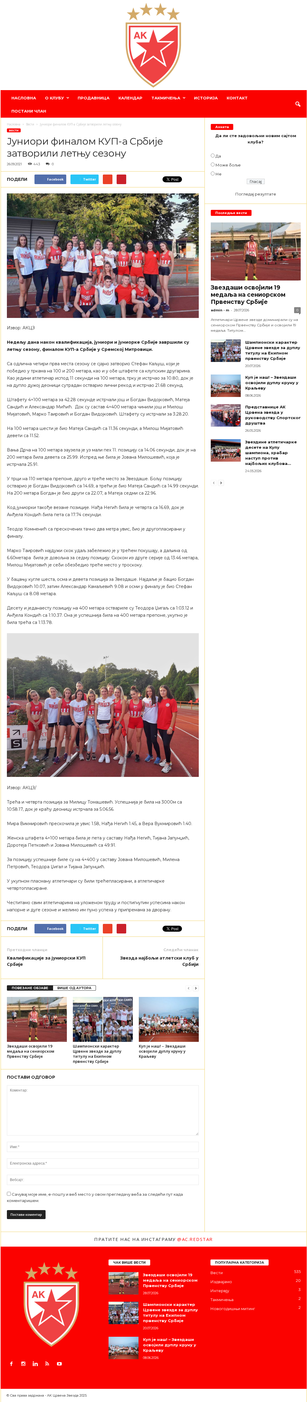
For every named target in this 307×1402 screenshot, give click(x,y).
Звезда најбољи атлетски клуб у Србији (159, 961)
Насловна (23, 98)
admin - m (220, 310)
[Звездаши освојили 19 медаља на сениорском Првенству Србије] (37, 1019)
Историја (206, 98)
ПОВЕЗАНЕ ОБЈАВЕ (30, 988)
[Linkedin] (37, 1364)
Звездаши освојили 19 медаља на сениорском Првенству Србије (30, 1051)
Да (218, 156)
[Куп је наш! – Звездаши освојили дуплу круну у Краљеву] (169, 1019)
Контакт (237, 98)
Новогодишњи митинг (232, 1308)
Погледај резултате (255, 194)
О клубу (54, 98)
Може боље (228, 165)
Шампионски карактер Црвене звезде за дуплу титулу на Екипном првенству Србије (97, 1053)
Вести (14, 130)
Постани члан (28, 111)
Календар (130, 98)
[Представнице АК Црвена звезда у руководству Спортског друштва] (226, 415)
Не (219, 174)
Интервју (219, 1290)
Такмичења (165, 98)
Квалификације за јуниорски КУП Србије (46, 961)
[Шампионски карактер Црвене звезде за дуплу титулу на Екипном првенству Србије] (103, 1019)
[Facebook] (13, 1364)
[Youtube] (60, 1364)
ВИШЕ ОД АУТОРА (74, 988)
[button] (297, 104)
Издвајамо (221, 1281)
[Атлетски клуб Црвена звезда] (154, 45)
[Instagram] (25, 1364)
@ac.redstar (195, 1239)
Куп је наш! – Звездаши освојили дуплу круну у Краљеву (162, 1051)
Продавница (93, 98)
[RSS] (49, 1364)
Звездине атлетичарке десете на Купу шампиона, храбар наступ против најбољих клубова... (271, 452)
